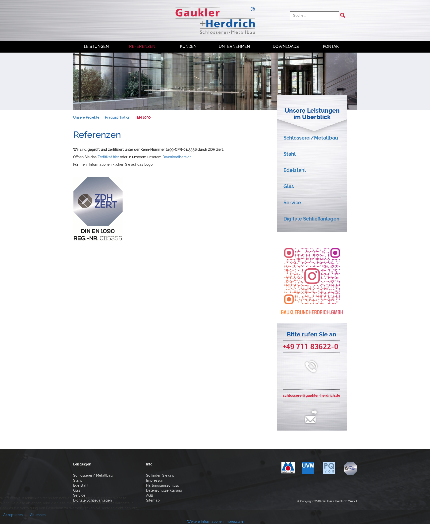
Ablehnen (38, 515)
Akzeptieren (13, 515)
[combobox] (314, 15)
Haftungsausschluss (162, 485)
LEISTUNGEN (96, 46)
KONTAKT (332, 46)
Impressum (155, 480)
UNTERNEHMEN (234, 46)
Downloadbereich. (177, 157)
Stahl (289, 154)
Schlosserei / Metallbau (92, 475)
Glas (288, 186)
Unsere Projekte (86, 117)
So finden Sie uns (160, 475)
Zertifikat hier (108, 157)
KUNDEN (188, 46)
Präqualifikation (117, 117)
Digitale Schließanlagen (311, 219)
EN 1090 (144, 117)
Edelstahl (294, 170)
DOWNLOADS (286, 46)
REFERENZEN (142, 46)
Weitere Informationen (205, 522)
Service (292, 203)
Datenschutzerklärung (164, 490)
